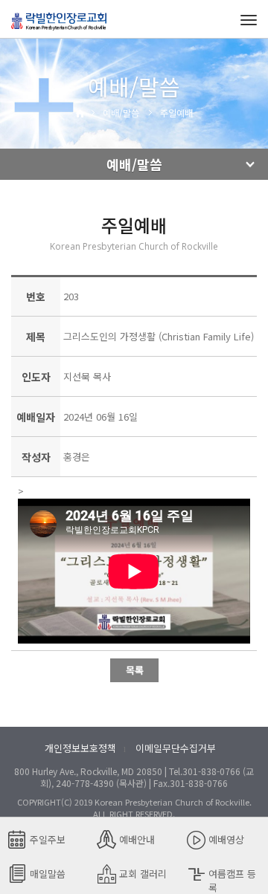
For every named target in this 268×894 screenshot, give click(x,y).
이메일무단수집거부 (175, 748)
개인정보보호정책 (80, 748)
